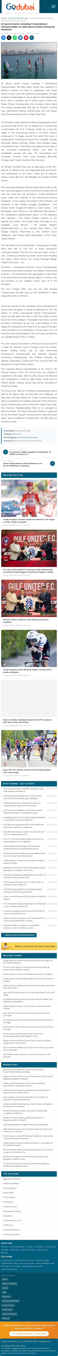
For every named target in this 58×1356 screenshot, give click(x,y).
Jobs (4, 1292)
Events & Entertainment (18, 18)
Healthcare (8, 1225)
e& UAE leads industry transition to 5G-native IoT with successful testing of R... (24, 833)
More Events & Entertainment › (40, 475)
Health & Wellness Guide (45, 1263)
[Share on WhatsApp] (14, 37)
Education (7, 1216)
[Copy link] (31, 37)
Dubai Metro (15, 1250)
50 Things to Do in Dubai (11, 1266)
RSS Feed (39, 1247)
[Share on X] (9, 37)
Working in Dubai (42, 1260)
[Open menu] (53, 6)
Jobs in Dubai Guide (9, 1269)
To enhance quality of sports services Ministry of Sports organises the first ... (24, 912)
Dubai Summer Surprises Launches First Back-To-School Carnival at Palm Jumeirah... (25, 919)
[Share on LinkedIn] (20, 37)
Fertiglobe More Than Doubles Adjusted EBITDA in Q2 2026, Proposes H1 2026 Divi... (24, 818)
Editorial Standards (17, 1247)
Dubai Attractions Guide (24, 1260)
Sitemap (4, 1253)
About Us (4, 1247)
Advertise (4, 1250)
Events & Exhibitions (11, 1230)
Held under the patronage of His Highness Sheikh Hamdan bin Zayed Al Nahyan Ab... (22, 847)
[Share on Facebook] (3, 37)
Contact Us (30, 1247)
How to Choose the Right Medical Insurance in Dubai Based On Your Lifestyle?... (24, 840)
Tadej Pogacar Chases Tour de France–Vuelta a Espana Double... (24, 861)
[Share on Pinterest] (26, 37)
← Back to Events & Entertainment (18, 935)
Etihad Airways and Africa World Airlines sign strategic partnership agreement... (23, 890)
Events (5, 1288)
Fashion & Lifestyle (11, 1183)
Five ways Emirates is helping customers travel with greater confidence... (24, 790)
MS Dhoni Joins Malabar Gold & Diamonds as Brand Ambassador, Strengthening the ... (23, 811)
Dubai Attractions (28, 1250)
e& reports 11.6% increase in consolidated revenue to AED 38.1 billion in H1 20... (21, 926)
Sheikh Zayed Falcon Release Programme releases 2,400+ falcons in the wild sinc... (22, 804)
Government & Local (12, 1220)
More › (51, 955)
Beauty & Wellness (9, 1284)
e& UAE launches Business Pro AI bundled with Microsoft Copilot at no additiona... (24, 825)
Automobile (8, 1193)
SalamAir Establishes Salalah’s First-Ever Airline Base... (26, 1125)
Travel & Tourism (10, 1207)
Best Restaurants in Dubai (32, 1266)
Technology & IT (10, 1188)
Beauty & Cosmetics (12, 1179)
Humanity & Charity (11, 1234)
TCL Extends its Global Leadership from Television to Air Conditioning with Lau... (25, 905)
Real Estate (8, 1202)
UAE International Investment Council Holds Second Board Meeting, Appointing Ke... (22, 797)
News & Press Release (10, 1301)
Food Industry (9, 1197)
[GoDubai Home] (20, 6)
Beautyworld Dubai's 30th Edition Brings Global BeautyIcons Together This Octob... (24, 869)
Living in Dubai (7, 1260)
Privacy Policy (50, 1247)
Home (3, 18)
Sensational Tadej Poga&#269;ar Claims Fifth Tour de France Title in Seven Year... (25, 876)
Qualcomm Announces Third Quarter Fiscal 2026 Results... (25, 897)
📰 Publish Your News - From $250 (29, 1334)
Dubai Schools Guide (9, 1263)
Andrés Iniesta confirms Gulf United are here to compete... (28, 974)
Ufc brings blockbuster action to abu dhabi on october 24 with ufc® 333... (23, 883)
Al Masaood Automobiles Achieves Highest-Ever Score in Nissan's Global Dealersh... (24, 854)
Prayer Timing (42, 1250)
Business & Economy (12, 1211)
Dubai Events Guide (26, 1263)
